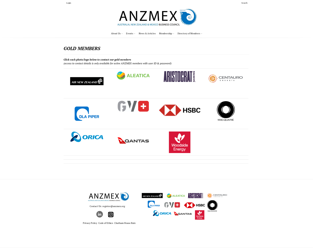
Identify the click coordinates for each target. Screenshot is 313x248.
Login (68, 3)
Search (244, 3)
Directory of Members (189, 33)
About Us (116, 33)
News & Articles (147, 33)
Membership (165, 33)
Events (129, 33)
